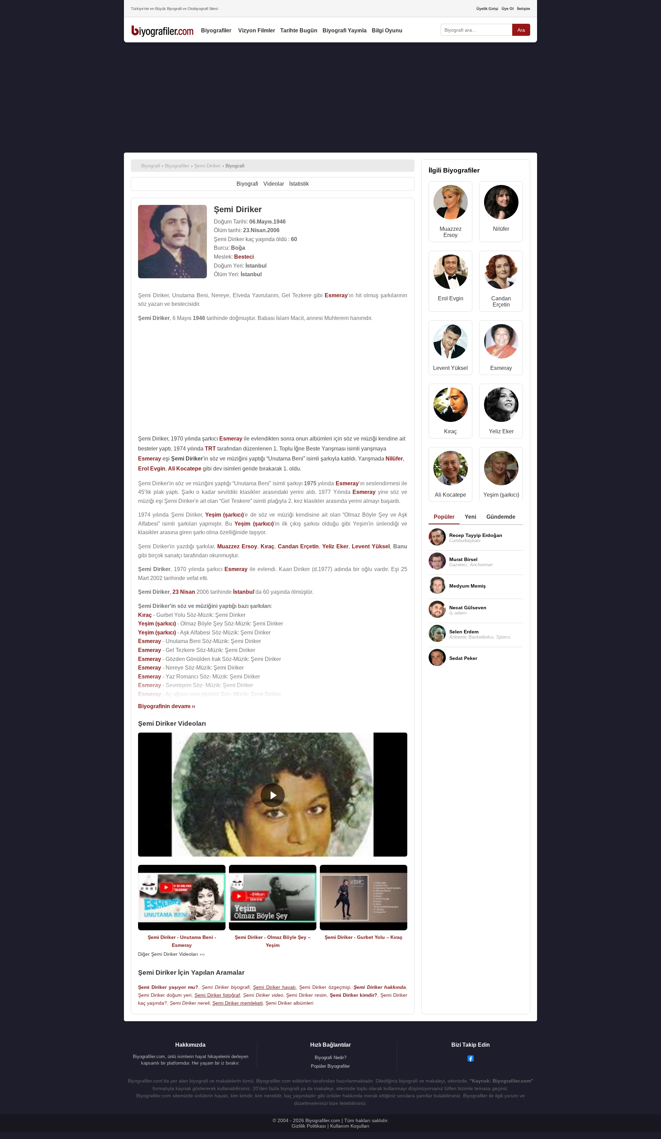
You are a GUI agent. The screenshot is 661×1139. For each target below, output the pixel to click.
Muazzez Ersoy (451, 232)
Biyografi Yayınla (345, 30)
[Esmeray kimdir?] (501, 343)
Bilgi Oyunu (387, 30)
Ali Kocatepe (450, 495)
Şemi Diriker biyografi (226, 987)
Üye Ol (508, 9)
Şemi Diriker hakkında (380, 987)
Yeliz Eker (501, 431)
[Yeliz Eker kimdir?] (501, 406)
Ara (521, 30)
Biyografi (247, 184)
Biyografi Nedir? (330, 1057)
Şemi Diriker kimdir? (353, 995)
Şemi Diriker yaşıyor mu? (168, 987)
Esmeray (501, 368)
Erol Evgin (450, 298)
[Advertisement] (330, 97)
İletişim (523, 9)
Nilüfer (501, 229)
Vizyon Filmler (256, 30)
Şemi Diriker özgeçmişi (324, 987)
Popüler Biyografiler (330, 1066)
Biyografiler (216, 30)
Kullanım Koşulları (349, 1126)
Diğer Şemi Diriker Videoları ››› (171, 954)
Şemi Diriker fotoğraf (217, 995)
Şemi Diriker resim (306, 995)
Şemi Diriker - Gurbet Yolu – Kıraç (363, 937)
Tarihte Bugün (298, 30)
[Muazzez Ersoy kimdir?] (450, 203)
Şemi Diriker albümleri (289, 1003)
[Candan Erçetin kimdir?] (501, 273)
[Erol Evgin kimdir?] (450, 273)
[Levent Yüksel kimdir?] (450, 343)
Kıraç (450, 431)
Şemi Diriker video (263, 995)
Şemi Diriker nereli (190, 1003)
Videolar (273, 184)
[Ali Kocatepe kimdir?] (450, 469)
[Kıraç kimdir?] (450, 406)
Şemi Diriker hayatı (274, 987)
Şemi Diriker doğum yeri (164, 995)
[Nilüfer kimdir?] (501, 203)
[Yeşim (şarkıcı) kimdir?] (501, 469)
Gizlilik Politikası (309, 1126)
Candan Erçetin (501, 302)
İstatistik (299, 184)
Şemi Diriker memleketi (237, 1003)
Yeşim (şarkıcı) (501, 495)
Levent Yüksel (450, 368)
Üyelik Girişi (487, 9)
